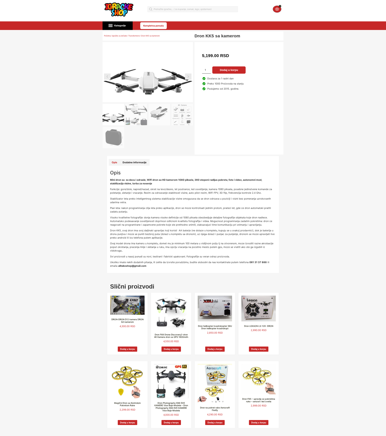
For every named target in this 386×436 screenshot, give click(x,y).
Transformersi (134, 36)
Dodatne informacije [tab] (135, 162)
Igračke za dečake (119, 36)
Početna (107, 36)
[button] (118, 25)
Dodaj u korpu (229, 70)
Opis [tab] (114, 162)
